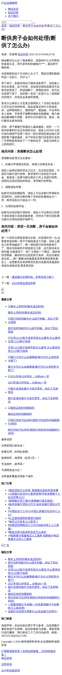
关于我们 (13, 16)
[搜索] (34, 23)
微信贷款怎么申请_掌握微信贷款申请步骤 (33, 490)
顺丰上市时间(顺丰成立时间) (24, 559)
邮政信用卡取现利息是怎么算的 (27, 532)
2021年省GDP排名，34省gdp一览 (27, 583)
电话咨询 (6, 658)
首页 (4, 25)
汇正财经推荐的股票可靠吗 (25, 518)
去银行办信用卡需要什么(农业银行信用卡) (32, 611)
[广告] (5, 545)
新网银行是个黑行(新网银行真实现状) (31, 500)
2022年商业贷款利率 (24, 283)
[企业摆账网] (9, 2)
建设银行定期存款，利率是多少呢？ (33, 277)
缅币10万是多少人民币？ (23, 521)
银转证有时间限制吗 (20, 594)
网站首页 (13, 9)
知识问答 (13, 12)
